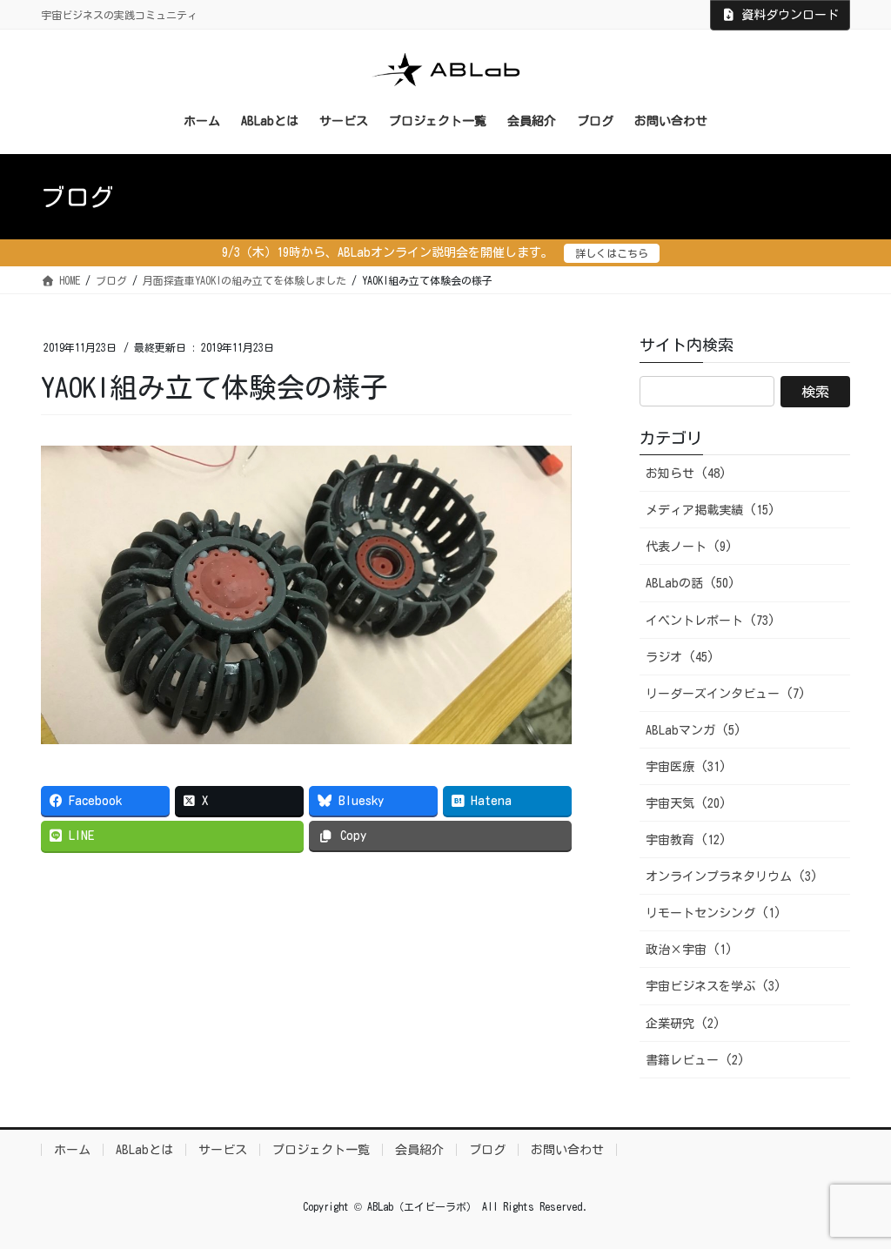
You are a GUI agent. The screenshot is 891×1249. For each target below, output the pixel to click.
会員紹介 (419, 1150)
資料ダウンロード (790, 15)
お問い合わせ (567, 1150)
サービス (222, 1150)
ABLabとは (144, 1150)
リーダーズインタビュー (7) (726, 694)
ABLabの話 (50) (690, 583)
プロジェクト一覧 (321, 1150)
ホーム (72, 1150)
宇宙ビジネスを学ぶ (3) (713, 986)
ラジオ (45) (680, 657)
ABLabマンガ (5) (693, 730)
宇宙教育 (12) (686, 840)
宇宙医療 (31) (686, 767)
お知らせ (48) (686, 473)
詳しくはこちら (611, 253)
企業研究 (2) (683, 1023)
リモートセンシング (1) (713, 913)
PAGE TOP (853, 1197)
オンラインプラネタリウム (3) (732, 876)
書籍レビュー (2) (695, 1060)
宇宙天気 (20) (686, 803)
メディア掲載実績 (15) (710, 510)
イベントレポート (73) (710, 620)
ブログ (487, 1150)
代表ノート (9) (689, 547)
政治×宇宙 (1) (689, 949)
